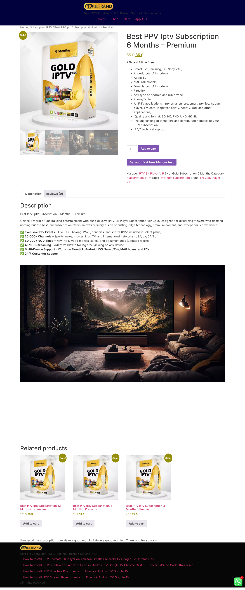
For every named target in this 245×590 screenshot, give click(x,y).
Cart (127, 19)
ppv (168, 178)
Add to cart (148, 148)
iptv (162, 178)
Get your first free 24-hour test (151, 162)
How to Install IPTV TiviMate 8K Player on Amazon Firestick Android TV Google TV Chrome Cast (89, 559)
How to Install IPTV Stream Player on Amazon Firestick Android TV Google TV (76, 577)
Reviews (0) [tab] (54, 193)
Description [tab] (33, 193)
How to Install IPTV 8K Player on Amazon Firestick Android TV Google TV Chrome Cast (82, 565)
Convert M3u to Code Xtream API (170, 565)
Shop (114, 19)
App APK (141, 19)
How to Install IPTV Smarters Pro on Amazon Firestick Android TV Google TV (75, 571)
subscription (181, 178)
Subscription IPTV (41, 27)
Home (102, 19)
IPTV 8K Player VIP (151, 173)
